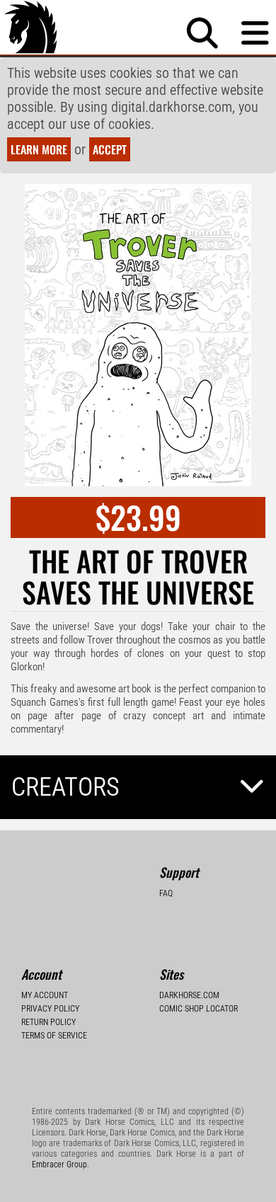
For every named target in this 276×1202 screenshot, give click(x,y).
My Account (44, 995)
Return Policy (48, 1022)
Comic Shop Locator (198, 1009)
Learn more (39, 149)
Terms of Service (54, 1036)
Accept (110, 149)
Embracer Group (59, 1164)
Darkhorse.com (189, 995)
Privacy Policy (50, 1009)
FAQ (166, 893)
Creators (65, 787)
